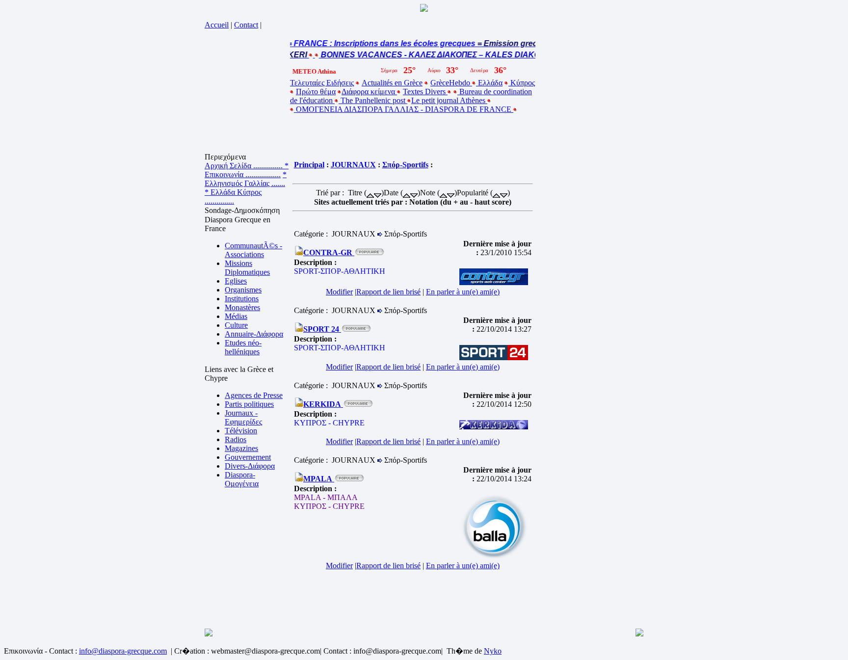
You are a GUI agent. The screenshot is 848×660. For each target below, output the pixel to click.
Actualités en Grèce (392, 83)
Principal (309, 164)
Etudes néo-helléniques (243, 347)
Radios (235, 439)
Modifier (339, 292)
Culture (236, 325)
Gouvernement (248, 457)
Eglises (236, 281)
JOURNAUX (353, 164)
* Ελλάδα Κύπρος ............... (233, 196)
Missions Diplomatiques (247, 267)
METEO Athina (314, 71)
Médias (236, 316)
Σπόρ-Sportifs (405, 164)
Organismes (243, 290)
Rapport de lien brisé (388, 292)
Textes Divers (425, 91)
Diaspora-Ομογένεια (242, 479)
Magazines (241, 448)
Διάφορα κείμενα (369, 91)
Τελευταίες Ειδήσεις (322, 83)
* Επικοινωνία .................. (247, 170)
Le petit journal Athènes (449, 100)
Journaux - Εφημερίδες (243, 417)
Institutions (242, 298)
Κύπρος (521, 83)
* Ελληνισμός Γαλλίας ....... (246, 178)
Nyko (493, 651)
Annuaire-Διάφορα (254, 334)
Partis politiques (249, 404)
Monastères (242, 307)
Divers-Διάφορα (250, 466)
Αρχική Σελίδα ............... (245, 165)
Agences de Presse (254, 395)
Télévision (241, 430)
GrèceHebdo (451, 83)
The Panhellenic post (373, 100)
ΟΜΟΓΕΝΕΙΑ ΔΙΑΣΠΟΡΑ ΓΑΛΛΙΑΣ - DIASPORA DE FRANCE (403, 109)
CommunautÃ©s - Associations (253, 250)
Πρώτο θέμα (316, 91)
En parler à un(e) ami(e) (463, 292)
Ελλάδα (489, 83)
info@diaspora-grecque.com (123, 651)
